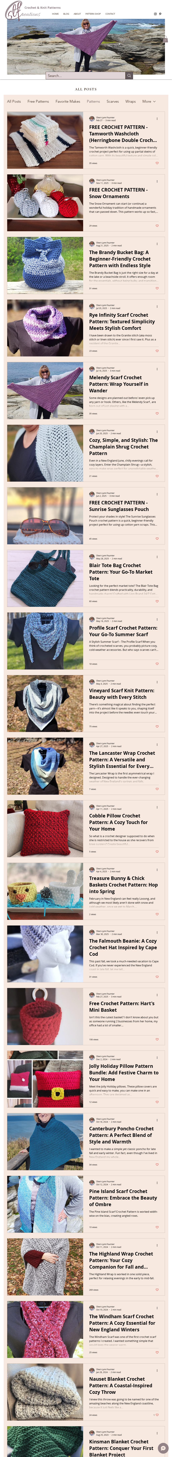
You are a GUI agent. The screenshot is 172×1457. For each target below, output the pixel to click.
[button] (165, 39)
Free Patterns (38, 101)
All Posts (14, 101)
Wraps (130, 101)
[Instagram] (155, 14)
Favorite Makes (68, 101)
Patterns (93, 101)
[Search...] (129, 75)
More (146, 101)
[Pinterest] (160, 14)
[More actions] (158, 119)
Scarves (113, 101)
